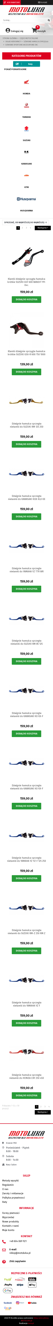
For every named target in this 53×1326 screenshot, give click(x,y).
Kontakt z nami (10, 1225)
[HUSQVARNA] (26, 198)
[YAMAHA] (26, 105)
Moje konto (8, 1230)
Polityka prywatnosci (13, 1197)
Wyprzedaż (8, 1217)
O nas (5, 1189)
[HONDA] (26, 81)
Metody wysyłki (10, 1180)
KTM (26, 187)
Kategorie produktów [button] (26, 55)
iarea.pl (31, 1323)
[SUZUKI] (26, 128)
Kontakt (43, 2)
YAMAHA (26, 117)
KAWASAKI (26, 163)
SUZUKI (26, 140)
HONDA (26, 93)
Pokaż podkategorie (15, 69)
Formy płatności (10, 1213)
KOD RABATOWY (13, 2)
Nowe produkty (10, 1221)
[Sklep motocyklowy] (26, 11)
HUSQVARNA (26, 210)
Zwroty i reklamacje (12, 1193)
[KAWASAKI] (26, 152)
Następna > (43, 228)
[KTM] (26, 175)
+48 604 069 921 (17, 1241)
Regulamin (8, 1184)
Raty (4, 1202)
